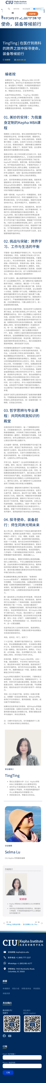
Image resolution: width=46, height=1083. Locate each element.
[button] (9, 9)
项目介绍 (15, 988)
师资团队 (36, 988)
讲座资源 (6, 993)
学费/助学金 (26, 988)
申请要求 (6, 988)
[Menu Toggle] (13, 13)
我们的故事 (26, 9)
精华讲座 (16, 9)
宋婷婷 (23, 899)
